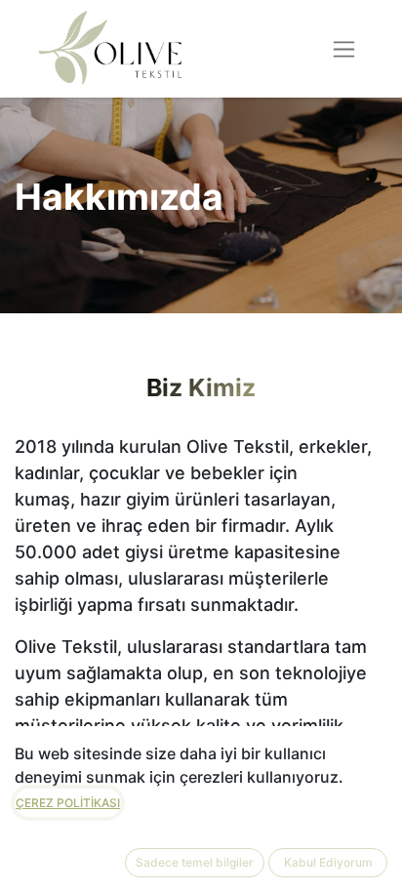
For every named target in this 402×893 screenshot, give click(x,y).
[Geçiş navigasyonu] (344, 48)
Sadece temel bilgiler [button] (195, 862)
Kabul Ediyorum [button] (328, 862)
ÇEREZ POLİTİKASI (68, 802)
